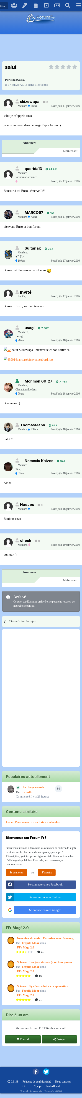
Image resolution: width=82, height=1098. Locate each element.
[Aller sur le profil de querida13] (8, 174)
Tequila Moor (30, 943)
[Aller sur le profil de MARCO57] (8, 214)
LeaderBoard (53, 1086)
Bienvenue (41, 84)
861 (54, 425)
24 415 (52, 169)
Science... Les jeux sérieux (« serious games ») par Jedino (46, 962)
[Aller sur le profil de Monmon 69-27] (8, 387)
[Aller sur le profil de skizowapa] (8, 103)
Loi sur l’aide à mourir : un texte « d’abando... (33, 822)
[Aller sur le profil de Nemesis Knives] (8, 466)
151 (51, 213)
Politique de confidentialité (37, 1081)
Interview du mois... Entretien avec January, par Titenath (45, 939)
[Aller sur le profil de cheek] (8, 542)
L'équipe (37, 1086)
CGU (25, 1086)
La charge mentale (33, 787)
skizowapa (17, 79)
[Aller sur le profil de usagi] (8, 333)
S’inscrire (46, 872)
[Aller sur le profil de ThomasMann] (8, 427)
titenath (26, 792)
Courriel (24, 1039)
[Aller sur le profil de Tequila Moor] (10, 940)
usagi (29, 327)
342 (62, 461)
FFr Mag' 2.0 (25, 947)
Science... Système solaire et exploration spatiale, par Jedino (42, 986)
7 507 (45, 328)
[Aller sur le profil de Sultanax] (8, 254)
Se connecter (16, 872)
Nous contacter (63, 1081)
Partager (60, 1039)
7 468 (63, 381)
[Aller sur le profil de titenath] (10, 789)
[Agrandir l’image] (49, 270)
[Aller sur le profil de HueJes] (8, 506)
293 (50, 248)
